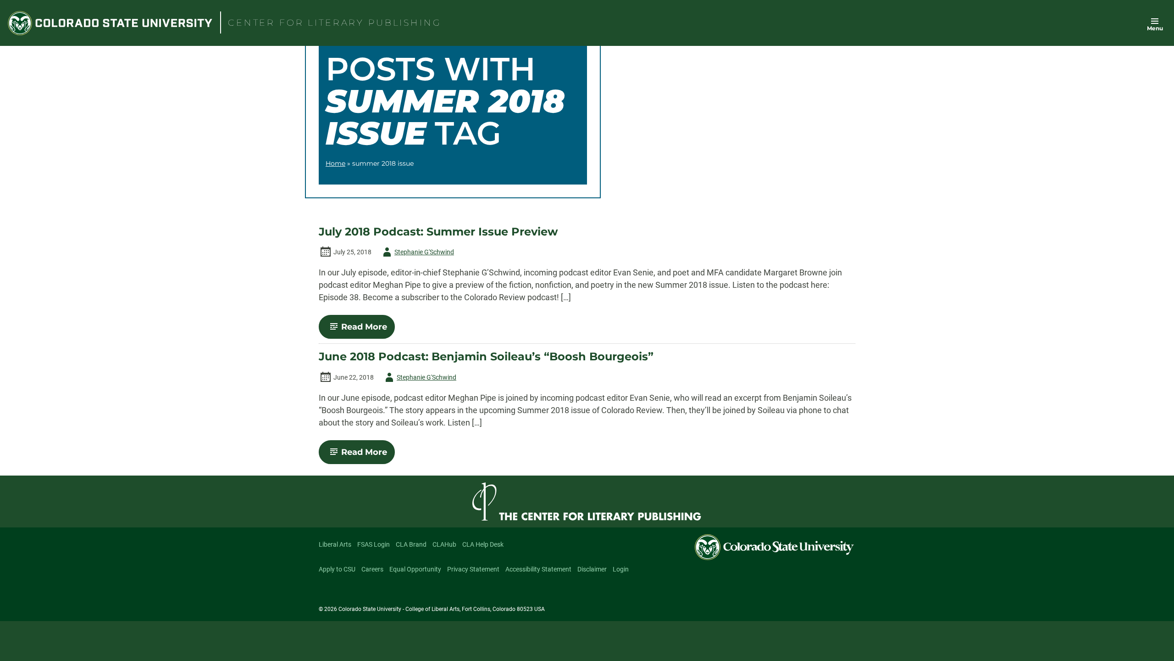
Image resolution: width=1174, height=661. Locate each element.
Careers (372, 569)
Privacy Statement (473, 569)
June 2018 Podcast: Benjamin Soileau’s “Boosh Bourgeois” (486, 357)
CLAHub (444, 544)
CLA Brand (411, 544)
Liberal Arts (335, 544)
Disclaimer (592, 569)
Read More (368, 330)
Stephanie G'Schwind (417, 253)
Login (621, 569)
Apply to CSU (337, 569)
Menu (1155, 28)
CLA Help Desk (483, 544)
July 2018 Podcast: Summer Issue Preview (438, 232)
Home (335, 163)
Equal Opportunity (415, 569)
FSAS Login (373, 544)
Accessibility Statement (538, 569)
